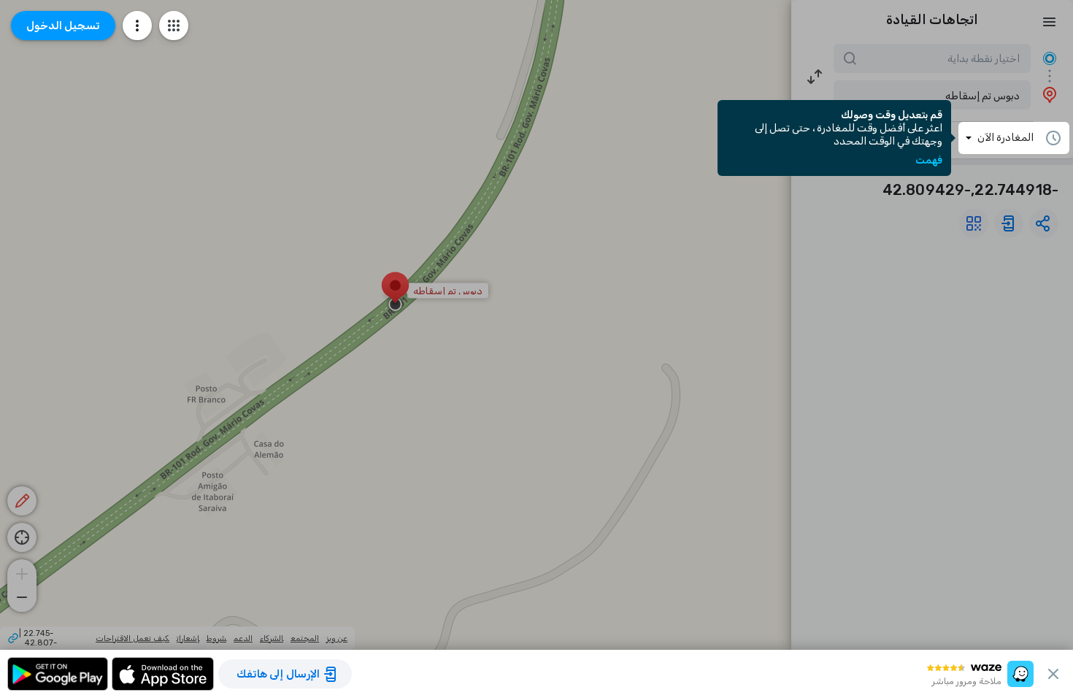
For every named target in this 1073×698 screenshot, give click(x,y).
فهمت (928, 160)
